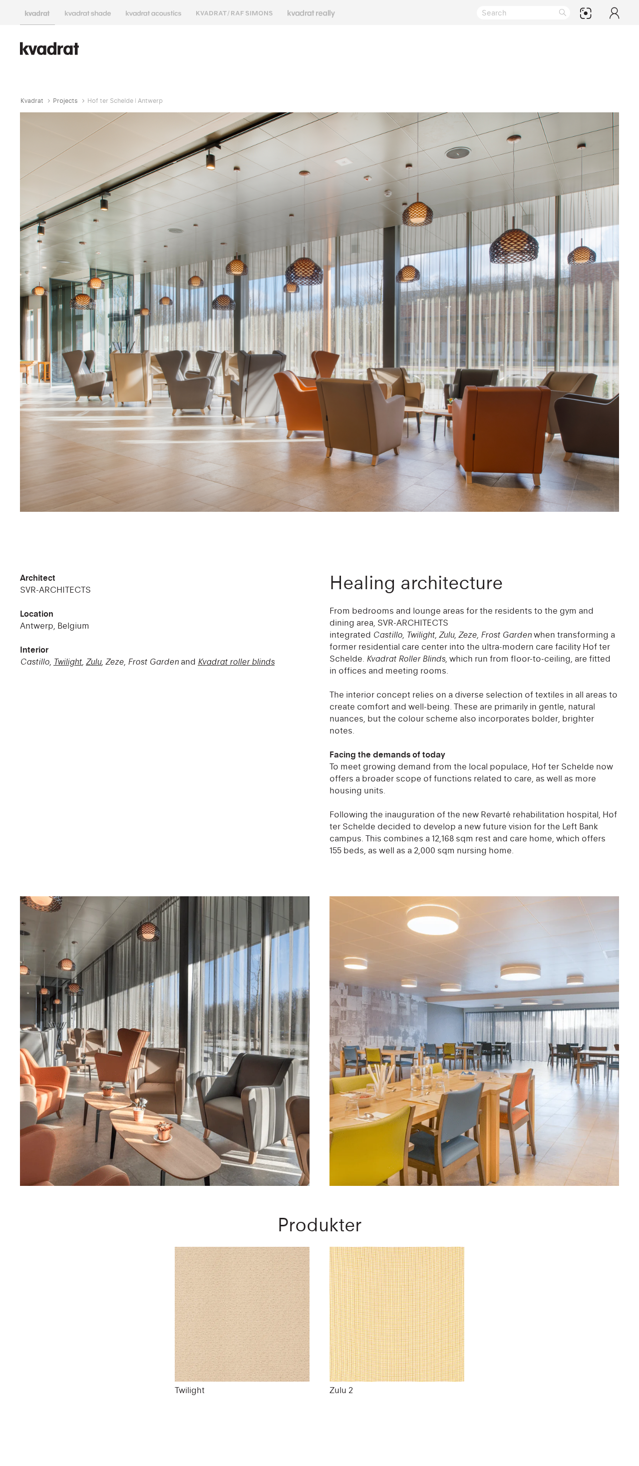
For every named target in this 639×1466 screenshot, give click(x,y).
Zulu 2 (341, 1390)
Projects (65, 100)
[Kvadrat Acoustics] (153, 12)
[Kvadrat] (37, 12)
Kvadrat (31, 100)
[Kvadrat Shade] (88, 12)
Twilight (190, 1390)
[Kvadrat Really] (311, 12)
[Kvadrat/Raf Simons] (234, 12)
